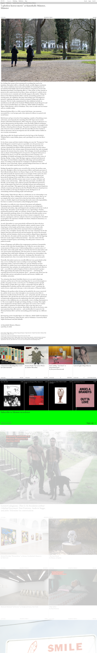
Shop (26, 1)
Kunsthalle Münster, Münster (11, 325)
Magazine (9, 1)
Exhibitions (21, 1)
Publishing (15, 1)
